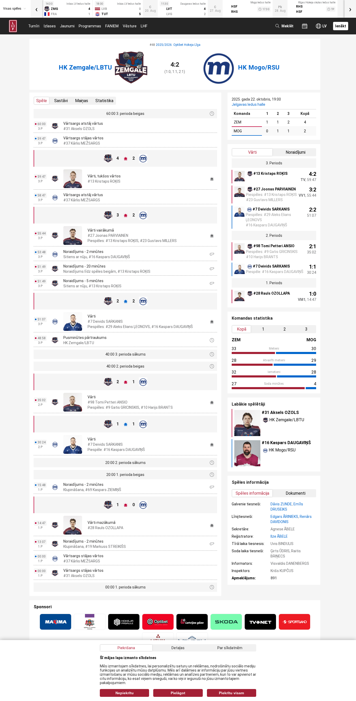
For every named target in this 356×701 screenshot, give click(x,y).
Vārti (252, 152)
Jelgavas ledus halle (248, 104)
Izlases (50, 26)
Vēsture (130, 26)
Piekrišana (126, 648)
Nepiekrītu (124, 693)
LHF (144, 26)
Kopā (241, 329)
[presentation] (36, 9)
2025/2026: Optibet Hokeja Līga (178, 45)
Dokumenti (295, 493)
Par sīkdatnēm (229, 648)
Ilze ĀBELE (279, 536)
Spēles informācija (252, 493)
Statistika (104, 100)
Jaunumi (67, 26)
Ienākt (340, 26)
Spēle (41, 100)
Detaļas (178, 648)
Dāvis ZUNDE (281, 504)
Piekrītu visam (231, 693)
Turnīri (33, 26)
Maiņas (81, 100)
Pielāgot (178, 693)
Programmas (90, 26)
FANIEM (112, 26)
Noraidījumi (295, 152)
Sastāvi (61, 100)
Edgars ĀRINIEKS (284, 516)
